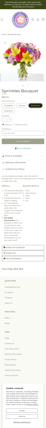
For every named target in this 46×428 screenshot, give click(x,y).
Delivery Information (13, 354)
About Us (8, 303)
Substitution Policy (13, 370)
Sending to (10, 129)
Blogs (7, 323)
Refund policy (10, 365)
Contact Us (9, 343)
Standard (8, 105)
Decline (22, 416)
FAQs (7, 338)
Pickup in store (21, 125)
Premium (35, 105)
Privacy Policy (32, 404)
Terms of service (11, 375)
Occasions (9, 292)
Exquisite (8, 111)
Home (4, 34)
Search (7, 318)
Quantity (5, 116)
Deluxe (22, 105)
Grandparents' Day (12, 287)
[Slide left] (17, 85)
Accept (22, 411)
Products (8, 298)
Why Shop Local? (12, 349)
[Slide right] (28, 85)
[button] (32, 19)
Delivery (8, 125)
